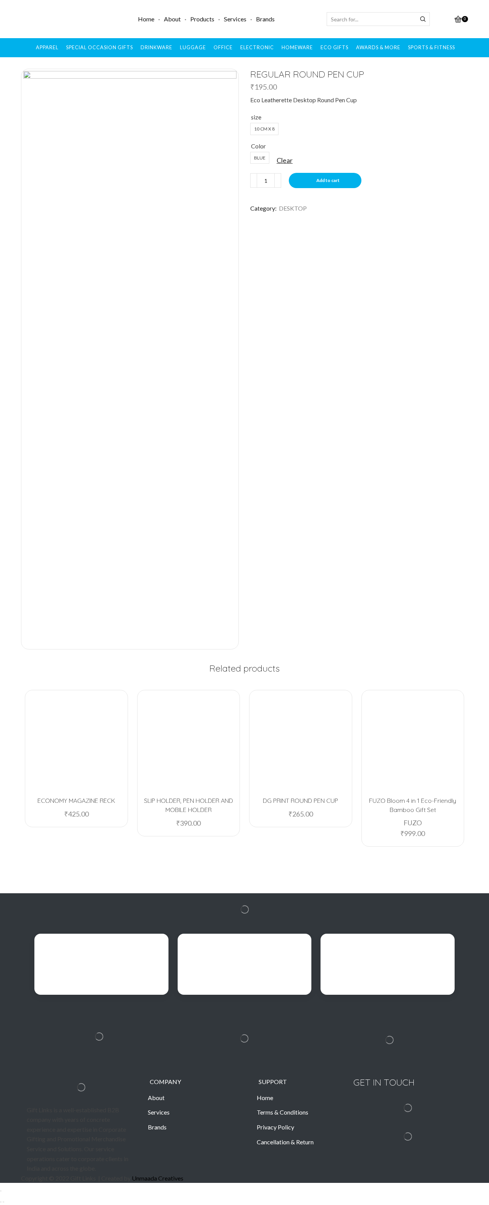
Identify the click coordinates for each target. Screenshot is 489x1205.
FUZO (412, 822)
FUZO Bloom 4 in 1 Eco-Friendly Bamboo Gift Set (412, 805)
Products (202, 19)
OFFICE (223, 47)
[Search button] (422, 19)
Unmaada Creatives (157, 1178)
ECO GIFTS (334, 47)
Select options (79, 777)
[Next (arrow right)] (3, 1202)
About (172, 19)
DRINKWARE (156, 47)
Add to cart (328, 180)
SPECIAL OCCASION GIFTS (99, 47)
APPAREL (47, 47)
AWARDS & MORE (378, 47)
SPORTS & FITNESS (431, 47)
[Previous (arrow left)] (1, 1202)
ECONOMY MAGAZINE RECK (76, 800)
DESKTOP (293, 208)
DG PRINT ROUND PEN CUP (300, 800)
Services (235, 19)
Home (146, 19)
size (256, 117)
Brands (265, 19)
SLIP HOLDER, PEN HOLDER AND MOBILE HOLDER (188, 805)
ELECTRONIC (257, 47)
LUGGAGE (193, 47)
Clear (285, 160)
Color (258, 146)
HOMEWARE (297, 47)
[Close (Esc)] (1, 1191)
